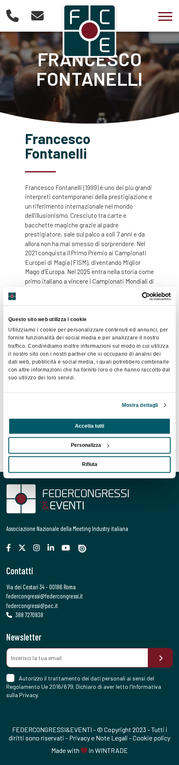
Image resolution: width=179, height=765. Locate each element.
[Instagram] (39, 548)
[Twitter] (25, 548)
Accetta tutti (89, 426)
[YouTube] (69, 548)
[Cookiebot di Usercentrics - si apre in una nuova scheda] (134, 296)
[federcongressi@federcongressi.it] (37, 15)
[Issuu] (85, 548)
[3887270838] (12, 15)
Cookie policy (151, 738)
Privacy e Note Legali (98, 738)
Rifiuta (89, 464)
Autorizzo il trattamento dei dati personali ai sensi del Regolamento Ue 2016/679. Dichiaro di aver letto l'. (83, 686)
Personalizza (86, 445)
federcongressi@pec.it (32, 605)
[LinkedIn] (53, 548)
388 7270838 (28, 614)
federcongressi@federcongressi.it (44, 596)
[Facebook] (11, 548)
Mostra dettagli (140, 405)
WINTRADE (111, 750)
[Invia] (160, 658)
